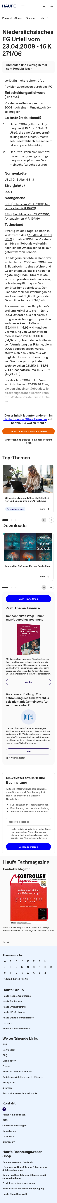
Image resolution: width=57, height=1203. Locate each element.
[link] (7, 18)
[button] (28, 431)
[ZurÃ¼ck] (43, 520)
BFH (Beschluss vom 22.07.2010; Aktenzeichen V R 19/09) (27, 216)
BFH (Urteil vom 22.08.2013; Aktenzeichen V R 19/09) (27, 206)
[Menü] (23, 6)
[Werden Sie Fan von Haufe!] (4, 1109)
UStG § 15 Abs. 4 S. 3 (19, 179)
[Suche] (44, 6)
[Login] (52, 6)
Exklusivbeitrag (15, 509)
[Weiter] (51, 520)
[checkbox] (8, 829)
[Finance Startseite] (9, 6)
